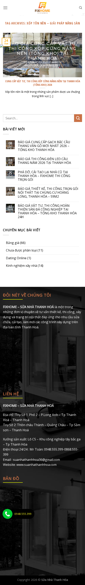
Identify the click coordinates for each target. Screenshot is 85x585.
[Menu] (5, 8)
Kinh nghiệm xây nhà (21, 265)
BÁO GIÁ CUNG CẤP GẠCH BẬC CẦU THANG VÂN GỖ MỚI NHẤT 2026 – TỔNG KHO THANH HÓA (44, 146)
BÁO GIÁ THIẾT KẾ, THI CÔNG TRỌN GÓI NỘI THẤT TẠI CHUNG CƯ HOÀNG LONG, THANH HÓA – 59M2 (48, 192)
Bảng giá (12, 243)
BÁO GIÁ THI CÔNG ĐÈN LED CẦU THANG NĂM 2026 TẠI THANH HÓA (44, 161)
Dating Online (16, 258)
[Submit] (78, 118)
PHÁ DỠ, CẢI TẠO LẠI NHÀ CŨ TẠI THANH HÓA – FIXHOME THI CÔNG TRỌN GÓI (44, 176)
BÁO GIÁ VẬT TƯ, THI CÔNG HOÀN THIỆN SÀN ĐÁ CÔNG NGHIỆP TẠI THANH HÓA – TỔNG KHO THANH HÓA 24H (47, 211)
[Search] (80, 8)
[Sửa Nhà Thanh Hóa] (42, 7)
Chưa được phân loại (21, 250)
